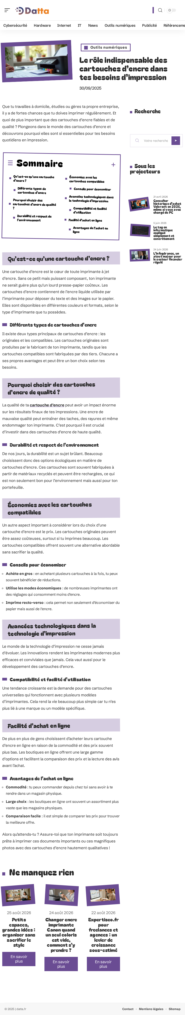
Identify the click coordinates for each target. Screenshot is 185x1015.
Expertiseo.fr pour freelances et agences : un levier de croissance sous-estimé (103, 934)
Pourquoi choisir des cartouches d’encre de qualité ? (34, 203)
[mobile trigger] (8, 10)
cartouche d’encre (47, 405)
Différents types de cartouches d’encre (32, 190)
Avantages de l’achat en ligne (90, 229)
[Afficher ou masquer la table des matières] (89, 164)
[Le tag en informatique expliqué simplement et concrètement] (140, 230)
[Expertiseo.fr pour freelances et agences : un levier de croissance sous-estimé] (103, 895)
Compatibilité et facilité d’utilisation (90, 210)
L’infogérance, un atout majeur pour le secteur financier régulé (167, 257)
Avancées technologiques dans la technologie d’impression (91, 198)
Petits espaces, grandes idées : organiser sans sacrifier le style (18, 932)
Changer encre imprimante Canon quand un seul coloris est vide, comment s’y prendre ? (61, 934)
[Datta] (32, 10)
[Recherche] (160, 10)
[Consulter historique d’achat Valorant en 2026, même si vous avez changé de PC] (139, 204)
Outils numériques (108, 47)
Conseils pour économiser (92, 189)
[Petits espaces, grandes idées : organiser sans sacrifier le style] (18, 895)
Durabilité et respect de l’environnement (34, 217)
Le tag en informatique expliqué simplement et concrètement (163, 233)
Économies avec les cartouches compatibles (86, 179)
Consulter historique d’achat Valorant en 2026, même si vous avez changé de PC (167, 206)
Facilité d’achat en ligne (85, 220)
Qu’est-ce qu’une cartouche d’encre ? (33, 178)
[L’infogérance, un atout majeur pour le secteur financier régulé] (140, 255)
